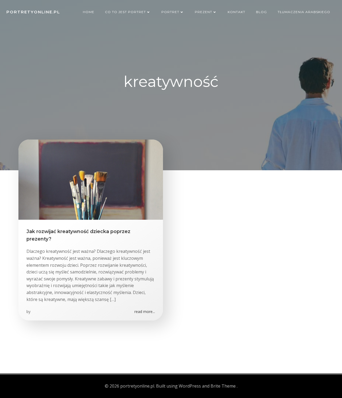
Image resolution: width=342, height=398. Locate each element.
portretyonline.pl (33, 11)
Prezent (203, 12)
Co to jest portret (125, 12)
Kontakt (236, 12)
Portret (170, 12)
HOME (88, 12)
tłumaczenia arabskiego (304, 12)
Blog (261, 12)
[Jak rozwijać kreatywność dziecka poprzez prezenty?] (90, 179)
